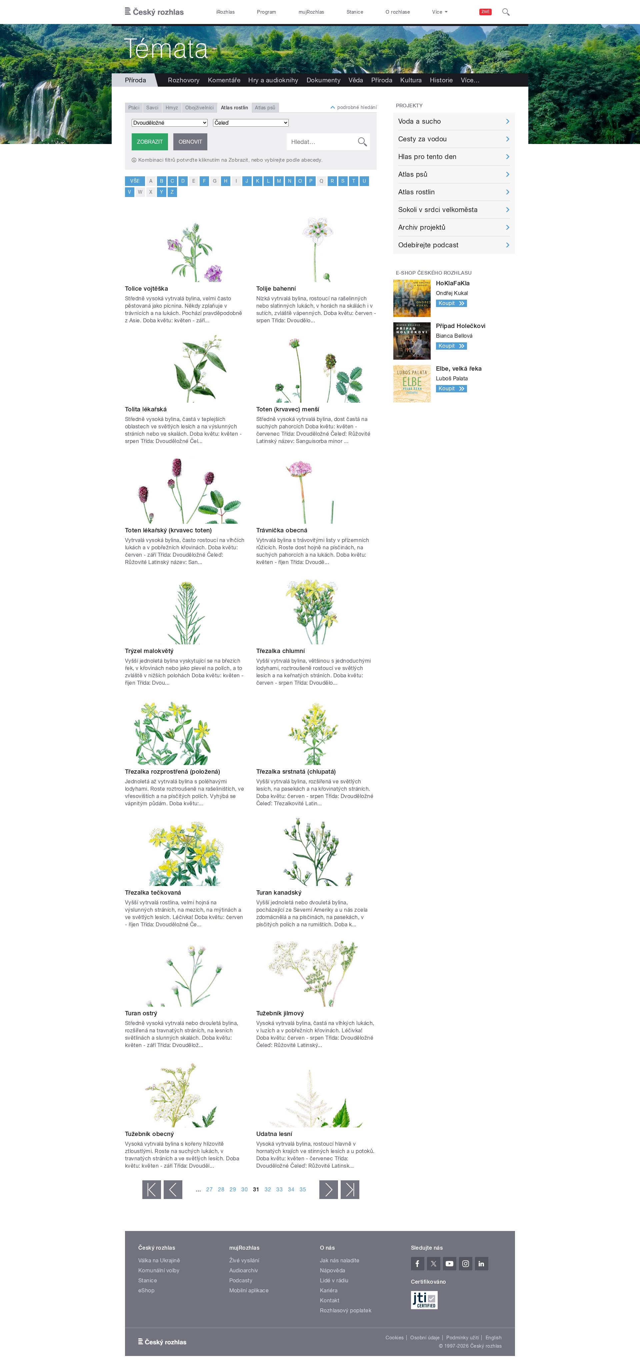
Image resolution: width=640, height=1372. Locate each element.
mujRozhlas (311, 12)
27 (209, 1189)
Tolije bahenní (276, 288)
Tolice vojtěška (146, 288)
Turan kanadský (279, 892)
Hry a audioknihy (273, 80)
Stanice (355, 12)
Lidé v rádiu (334, 1280)
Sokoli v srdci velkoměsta (438, 210)
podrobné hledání (357, 107)
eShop (146, 1290)
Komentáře (224, 80)
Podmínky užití (462, 1337)
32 (268, 1189)
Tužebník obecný (149, 1133)
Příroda (381, 80)
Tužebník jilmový (280, 1013)
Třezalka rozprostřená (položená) (172, 771)
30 (244, 1189)
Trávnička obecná (282, 530)
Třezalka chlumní (280, 650)
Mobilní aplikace (249, 1290)
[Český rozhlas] (154, 12)
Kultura (411, 80)
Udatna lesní (274, 1133)
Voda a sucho (419, 121)
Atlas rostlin (416, 192)
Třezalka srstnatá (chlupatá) (296, 771)
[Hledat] (506, 12)
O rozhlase (398, 12)
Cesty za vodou (422, 139)
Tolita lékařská (146, 409)
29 (233, 1189)
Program (266, 12)
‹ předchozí (173, 1189)
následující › (328, 1189)
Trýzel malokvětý (149, 650)
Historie (441, 80)
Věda (356, 80)
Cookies (395, 1337)
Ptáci (133, 107)
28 (221, 1189)
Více (470, 80)
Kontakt (329, 1300)
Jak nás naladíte (340, 1260)
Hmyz (172, 107)
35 (303, 1189)
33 (279, 1189)
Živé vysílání (244, 1260)
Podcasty (241, 1280)
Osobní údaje (425, 1337)
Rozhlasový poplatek (345, 1310)
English (494, 1337)
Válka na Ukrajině (159, 1260)
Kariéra (328, 1290)
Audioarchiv (243, 1270)
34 (291, 1189)
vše (134, 181)
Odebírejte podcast (428, 245)
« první (151, 1189)
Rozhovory (184, 80)
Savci (152, 107)
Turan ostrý (141, 1013)
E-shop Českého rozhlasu (434, 273)
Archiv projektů (421, 227)
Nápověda (332, 1270)
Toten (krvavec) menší (287, 409)
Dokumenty (324, 80)
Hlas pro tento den (427, 157)
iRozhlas (225, 12)
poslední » (350, 1189)
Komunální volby (158, 1270)
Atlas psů (265, 107)
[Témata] (320, 48)
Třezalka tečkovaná (153, 892)
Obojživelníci (199, 107)
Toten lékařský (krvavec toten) (168, 530)
